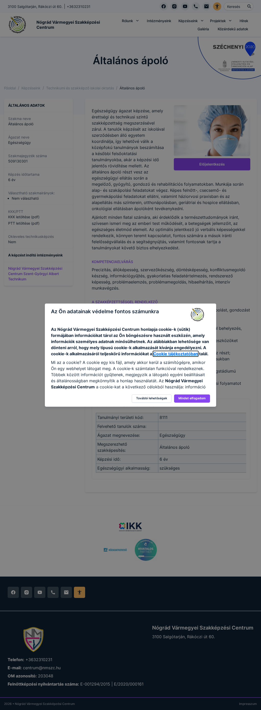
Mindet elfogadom (192, 398)
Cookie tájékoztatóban (175, 353)
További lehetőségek (151, 398)
